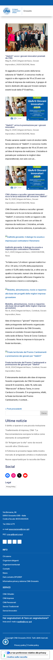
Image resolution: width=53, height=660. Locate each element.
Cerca (43, 413)
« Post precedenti (13, 409)
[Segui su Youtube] (28, 2)
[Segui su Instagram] (24, 2)
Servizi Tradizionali (10, 606)
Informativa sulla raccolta (15, 657)
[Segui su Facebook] (20, 2)
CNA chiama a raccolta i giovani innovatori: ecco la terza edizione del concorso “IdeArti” (26, 195)
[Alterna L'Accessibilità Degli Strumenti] (6, 642)
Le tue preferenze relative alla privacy (28, 652)
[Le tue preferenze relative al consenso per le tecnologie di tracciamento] (4, 655)
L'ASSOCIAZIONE (22, 64)
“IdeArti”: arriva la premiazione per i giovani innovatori (25, 126)
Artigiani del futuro (25, 61)
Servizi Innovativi (10, 610)
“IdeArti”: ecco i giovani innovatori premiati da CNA (25, 57)
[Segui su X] (33, 2)
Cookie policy (33, 645)
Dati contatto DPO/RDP (12, 577)
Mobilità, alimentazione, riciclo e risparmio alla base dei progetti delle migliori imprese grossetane (25, 306)
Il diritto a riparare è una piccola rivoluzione (25, 425)
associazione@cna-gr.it (19, 529)
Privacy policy (20, 645)
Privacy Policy (10, 487)
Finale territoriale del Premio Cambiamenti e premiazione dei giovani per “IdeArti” (25, 363)
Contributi (35, 311)
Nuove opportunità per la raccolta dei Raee (25, 459)
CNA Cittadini (8, 594)
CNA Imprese (8, 598)
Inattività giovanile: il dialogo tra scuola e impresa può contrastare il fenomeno (24, 248)
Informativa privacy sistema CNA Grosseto (21, 581)
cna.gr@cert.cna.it (15, 534)
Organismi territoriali (11, 564)
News (32, 64)
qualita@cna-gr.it (24, 621)
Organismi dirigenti (11, 560)
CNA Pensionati (9, 602)
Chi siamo (7, 556)
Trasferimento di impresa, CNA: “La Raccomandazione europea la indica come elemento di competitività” (25, 434)
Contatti (6, 569)
